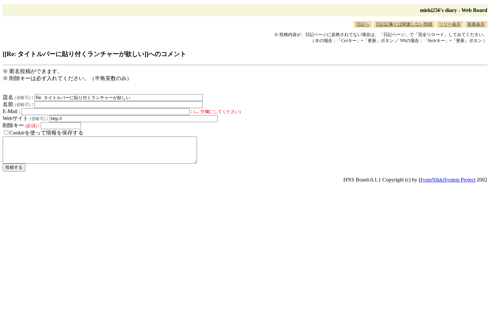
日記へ (362, 24)
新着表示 (476, 24)
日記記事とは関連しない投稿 (404, 24)
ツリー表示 (450, 24)
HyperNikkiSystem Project (447, 180)
